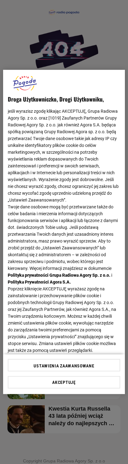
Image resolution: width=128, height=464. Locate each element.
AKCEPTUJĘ (63, 382)
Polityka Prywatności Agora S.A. (39, 282)
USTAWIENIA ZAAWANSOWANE (64, 365)
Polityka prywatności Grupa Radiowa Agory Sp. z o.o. (59, 275)
